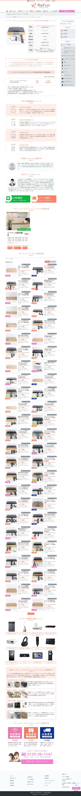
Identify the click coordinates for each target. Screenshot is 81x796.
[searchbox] (40, 14)
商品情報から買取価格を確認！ (46, 200)
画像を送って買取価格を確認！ (20, 200)
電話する (25, 247)
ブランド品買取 (65, 776)
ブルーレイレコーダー (21, 16)
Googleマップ (17, 247)
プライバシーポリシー (50, 780)
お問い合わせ (30, 784)
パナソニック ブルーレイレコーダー (33, 16)
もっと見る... (30, 613)
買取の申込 (67, 11)
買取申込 (76, 788)
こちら (30, 111)
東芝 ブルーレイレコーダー (49, 287)
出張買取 (34, 275)
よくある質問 (54, 11)
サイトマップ (40, 1)
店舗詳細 (10, 247)
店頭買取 (8, 288)
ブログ (46, 785)
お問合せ (54, 1)
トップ (7, 16)
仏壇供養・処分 (65, 787)
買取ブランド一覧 (23, 11)
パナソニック (45, 30)
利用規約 (47, 778)
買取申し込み (30, 781)
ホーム (11, 775)
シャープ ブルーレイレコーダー (49, 274)
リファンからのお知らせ (68, 21)
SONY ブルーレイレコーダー (49, 315)
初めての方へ (13, 11)
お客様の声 (45, 11)
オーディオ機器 (12, 16)
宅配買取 (45, 36)
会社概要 (47, 1)
